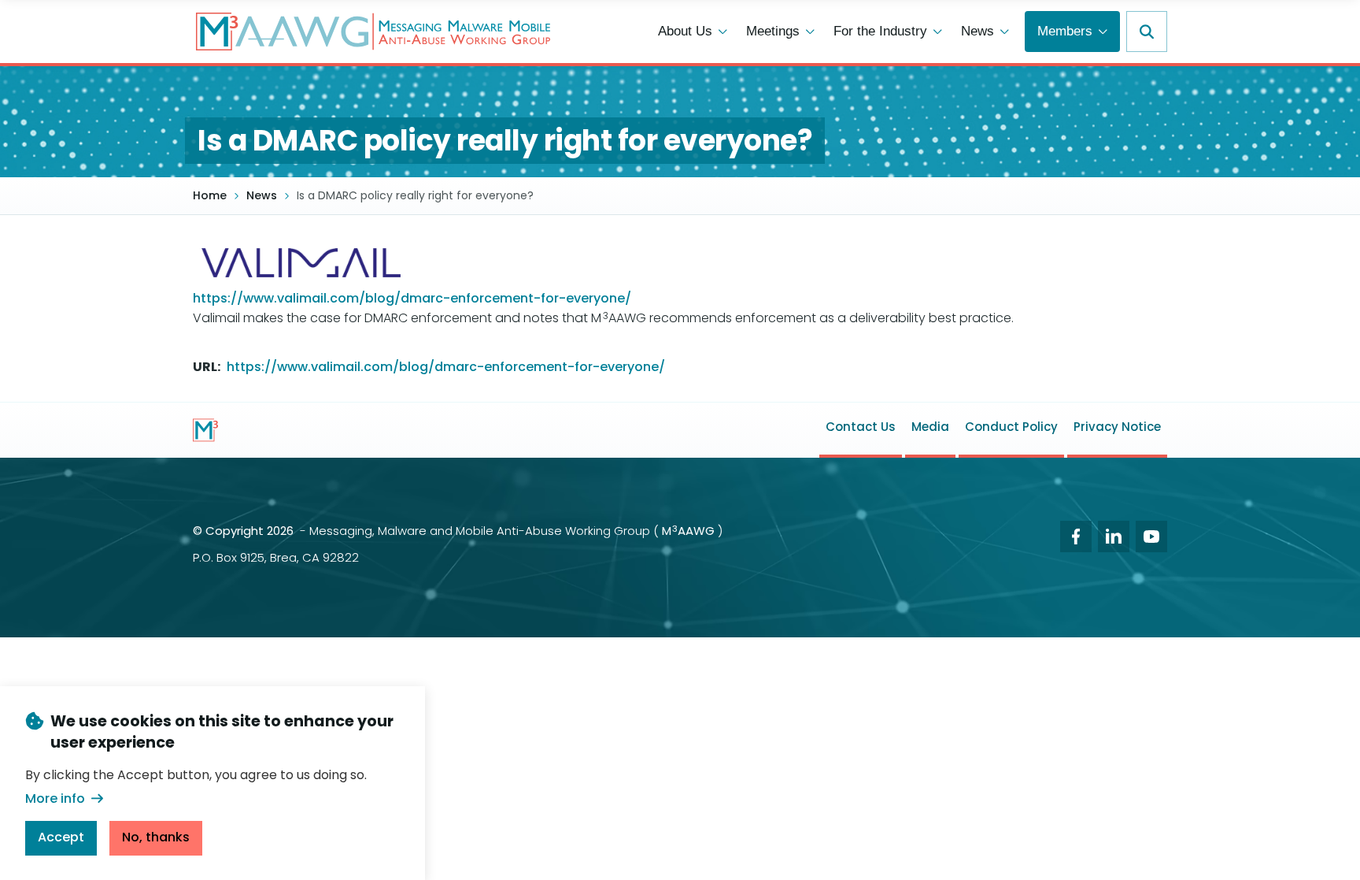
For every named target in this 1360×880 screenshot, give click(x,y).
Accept (61, 836)
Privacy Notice (1117, 426)
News (261, 195)
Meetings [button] (773, 31)
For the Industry (880, 31)
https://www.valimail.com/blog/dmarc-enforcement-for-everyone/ (412, 298)
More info (55, 798)
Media (930, 426)
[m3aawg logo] (205, 430)
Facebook (1076, 536)
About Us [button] (685, 31)
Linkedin (1113, 536)
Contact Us (861, 426)
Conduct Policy (1011, 426)
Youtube (1151, 536)
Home (210, 195)
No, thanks (156, 836)
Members (1064, 31)
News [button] (977, 31)
